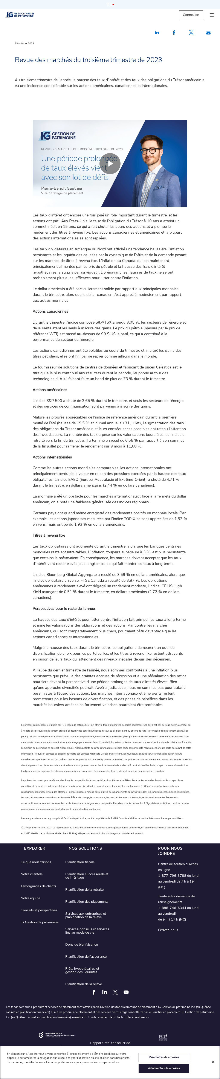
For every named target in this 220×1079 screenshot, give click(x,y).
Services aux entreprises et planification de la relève (85, 915)
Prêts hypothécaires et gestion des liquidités (82, 970)
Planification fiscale (80, 862)
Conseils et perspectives (39, 910)
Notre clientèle (32, 874)
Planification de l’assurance (86, 956)
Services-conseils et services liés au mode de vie (87, 931)
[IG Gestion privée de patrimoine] (23, 14)
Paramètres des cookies (164, 1057)
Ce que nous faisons (36, 862)
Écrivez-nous (168, 930)
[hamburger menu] (211, 15)
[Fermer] (213, 1062)
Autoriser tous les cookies (164, 1068)
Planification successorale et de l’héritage (86, 876)
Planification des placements (86, 901)
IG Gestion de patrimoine (39, 922)
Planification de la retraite (84, 889)
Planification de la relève (83, 984)
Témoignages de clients (38, 886)
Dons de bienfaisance (81, 944)
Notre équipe (30, 898)
